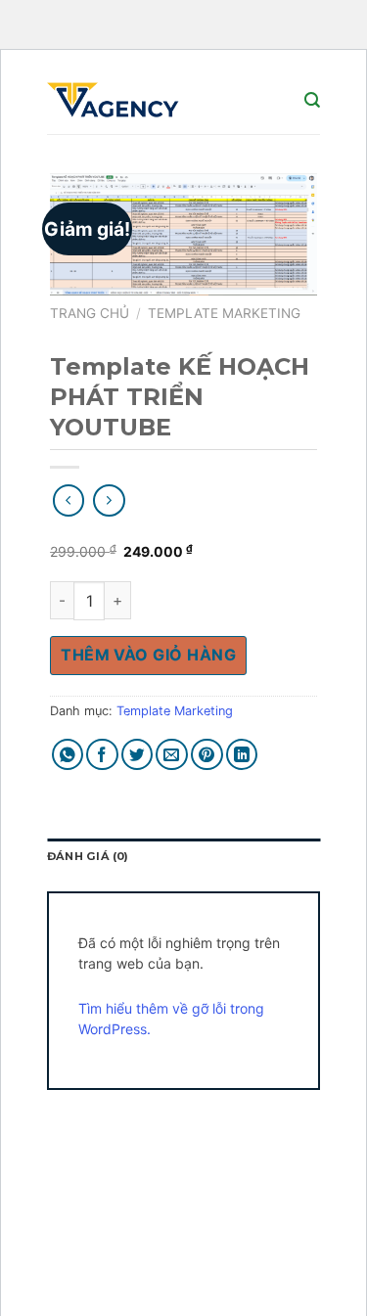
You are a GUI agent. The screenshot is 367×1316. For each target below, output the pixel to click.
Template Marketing (224, 313)
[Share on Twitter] (137, 755)
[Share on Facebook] (102, 755)
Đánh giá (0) (88, 856)
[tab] (183, 857)
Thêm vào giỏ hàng (148, 654)
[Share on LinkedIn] (242, 755)
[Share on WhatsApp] (68, 755)
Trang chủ (89, 313)
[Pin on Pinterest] (207, 755)
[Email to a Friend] (172, 755)
